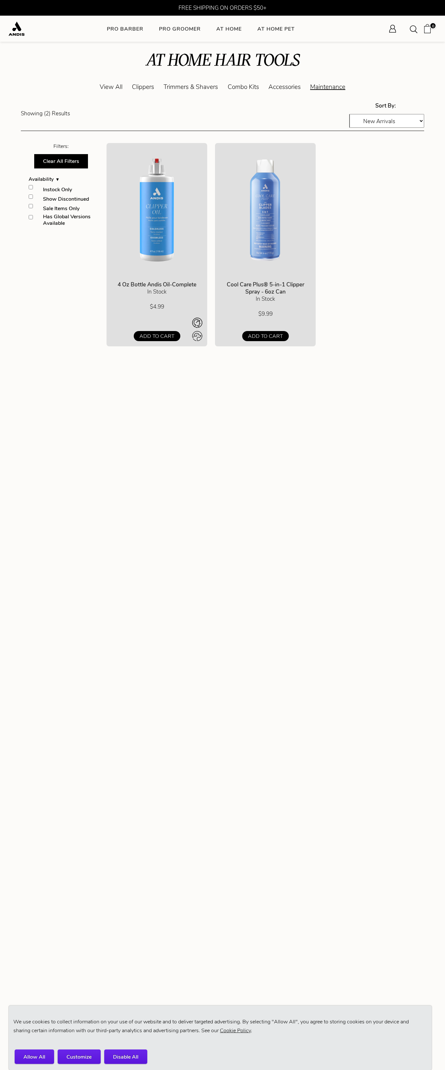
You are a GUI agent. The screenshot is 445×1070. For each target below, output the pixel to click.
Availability (41, 179)
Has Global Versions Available (67, 220)
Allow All (34, 1057)
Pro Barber (125, 29)
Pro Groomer (180, 29)
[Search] (416, 29)
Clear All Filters (61, 161)
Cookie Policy (235, 1030)
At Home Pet (276, 29)
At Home (229, 29)
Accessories (284, 86)
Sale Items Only (61, 208)
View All (111, 86)
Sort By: (385, 105)
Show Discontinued (66, 199)
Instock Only (57, 189)
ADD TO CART (156, 336)
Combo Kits (243, 86)
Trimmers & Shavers (191, 86)
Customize (79, 1057)
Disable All (125, 1057)
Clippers (143, 86)
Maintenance (327, 86)
